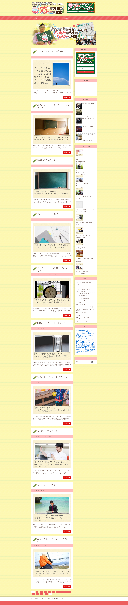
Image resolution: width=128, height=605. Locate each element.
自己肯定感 (84, 351)
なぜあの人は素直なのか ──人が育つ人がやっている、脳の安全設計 (85, 210)
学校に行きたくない (90, 342)
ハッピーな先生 (43, 219)
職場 (78, 351)
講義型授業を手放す (46, 160)
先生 (77, 337)
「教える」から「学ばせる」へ (51, 214)
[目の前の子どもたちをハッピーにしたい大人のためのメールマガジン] (80, 253)
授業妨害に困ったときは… (81, 247)
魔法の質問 (90, 351)
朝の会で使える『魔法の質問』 (82, 271)
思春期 (78, 347)
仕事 (81, 335)
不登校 (91, 333)
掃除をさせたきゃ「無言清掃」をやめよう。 (84, 184)
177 (41, 593)
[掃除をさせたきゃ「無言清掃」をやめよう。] (80, 178)
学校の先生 (79, 344)
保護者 (84, 335)
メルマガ (78, 18)
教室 (94, 347)
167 (41, 591)
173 (65, 591)
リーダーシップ (85, 333)
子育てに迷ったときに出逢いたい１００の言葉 (85, 310)
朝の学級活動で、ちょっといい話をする (84, 235)
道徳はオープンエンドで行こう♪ (52, 377)
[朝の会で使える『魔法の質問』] (80, 266)
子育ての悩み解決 (81, 312)
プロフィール (57, 18)
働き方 (93, 335)
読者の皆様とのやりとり (82, 321)
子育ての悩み (85, 341)
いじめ (83, 330)
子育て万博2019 (83, 295)
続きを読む (66, 97)
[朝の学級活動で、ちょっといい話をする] (80, 230)
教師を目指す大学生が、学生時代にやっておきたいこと (85, 223)
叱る (80, 338)
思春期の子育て (85, 347)
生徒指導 (83, 349)
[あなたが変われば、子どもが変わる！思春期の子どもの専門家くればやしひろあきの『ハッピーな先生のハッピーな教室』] (48, 2)
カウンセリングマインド (89, 330)
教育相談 (78, 349)
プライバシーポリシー (46, 598)
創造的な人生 (89, 337)
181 (46, 593)
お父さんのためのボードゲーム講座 (84, 282)
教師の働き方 (53, 274)
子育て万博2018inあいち (84, 293)
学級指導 (79, 346)
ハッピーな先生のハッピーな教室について (41, 18)
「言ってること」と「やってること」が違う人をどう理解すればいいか (85, 171)
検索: (77, 361)
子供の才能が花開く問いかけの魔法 (84, 306)
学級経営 (85, 346)
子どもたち (83, 338)
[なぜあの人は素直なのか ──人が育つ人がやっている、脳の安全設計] (80, 204)
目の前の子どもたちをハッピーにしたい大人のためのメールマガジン (82, 6)
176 (37, 593)
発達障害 (87, 349)
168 (45, 591)
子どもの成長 (84, 340)
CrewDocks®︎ (79, 330)
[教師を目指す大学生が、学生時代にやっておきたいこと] (80, 217)
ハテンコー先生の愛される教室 (83, 298)
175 (33, 593)
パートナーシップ (80, 300)
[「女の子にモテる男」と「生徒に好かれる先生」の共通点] (80, 191)
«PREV (33, 591)
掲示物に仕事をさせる (47, 431)
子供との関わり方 (80, 304)
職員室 (91, 349)
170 (53, 591)
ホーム (32, 598)
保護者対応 (89, 335)
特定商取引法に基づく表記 (57, 598)
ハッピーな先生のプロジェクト (83, 291)
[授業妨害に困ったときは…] (80, 242)
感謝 (92, 347)
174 (69, 591)
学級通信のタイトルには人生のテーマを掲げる (85, 158)
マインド (89, 332)
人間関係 (78, 302)
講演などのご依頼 (68, 18)
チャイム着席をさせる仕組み (50, 51)
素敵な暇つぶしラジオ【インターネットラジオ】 (85, 318)
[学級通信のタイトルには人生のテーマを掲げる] (80, 152)
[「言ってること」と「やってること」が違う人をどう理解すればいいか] (80, 165)
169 (49, 591)
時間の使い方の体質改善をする (51, 323)
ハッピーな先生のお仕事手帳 (46, 274)
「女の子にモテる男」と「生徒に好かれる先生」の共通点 (85, 197)
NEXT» (50, 593)
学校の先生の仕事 (86, 344)
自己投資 (80, 351)
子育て (90, 340)
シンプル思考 (79, 284)
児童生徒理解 (82, 337)
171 (57, 591)
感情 (90, 347)
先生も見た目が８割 (46, 485)
